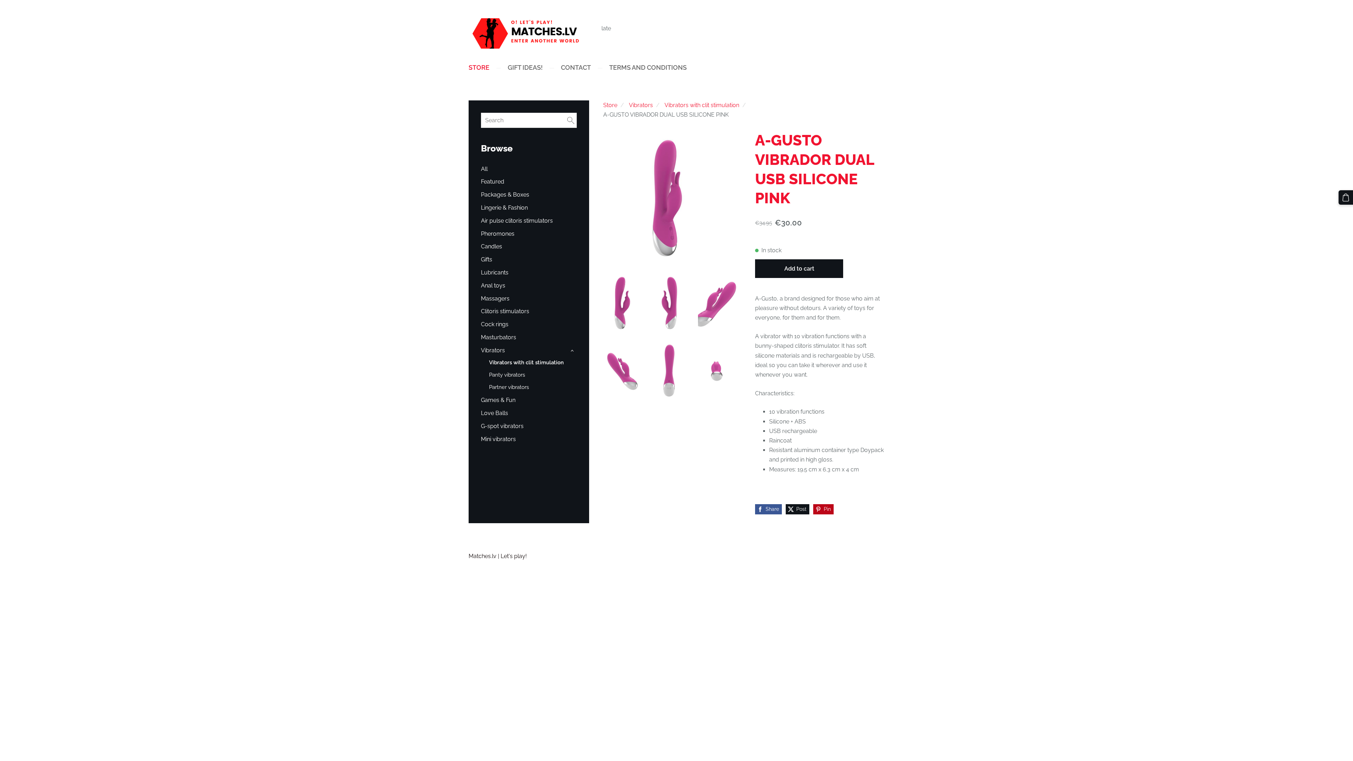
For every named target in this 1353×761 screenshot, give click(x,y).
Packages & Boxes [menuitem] (505, 194)
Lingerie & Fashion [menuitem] (504, 207)
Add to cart (799, 268)
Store (610, 105)
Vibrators (641, 105)
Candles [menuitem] (491, 246)
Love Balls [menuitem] (494, 413)
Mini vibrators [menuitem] (498, 439)
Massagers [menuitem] (495, 298)
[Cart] (1346, 197)
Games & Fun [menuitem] (498, 400)
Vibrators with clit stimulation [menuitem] (526, 362)
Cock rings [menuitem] (494, 324)
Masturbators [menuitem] (498, 337)
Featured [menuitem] (492, 181)
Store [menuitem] (479, 67)
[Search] (570, 120)
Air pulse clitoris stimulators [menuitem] (517, 220)
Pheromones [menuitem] (497, 233)
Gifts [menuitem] (486, 259)
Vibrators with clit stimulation (702, 105)
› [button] (573, 350)
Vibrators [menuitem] (493, 350)
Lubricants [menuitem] (494, 272)
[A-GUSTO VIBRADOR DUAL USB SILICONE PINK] (623, 303)
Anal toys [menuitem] (493, 285)
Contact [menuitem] (576, 67)
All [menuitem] (484, 169)
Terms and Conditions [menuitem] (648, 67)
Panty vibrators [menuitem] (507, 375)
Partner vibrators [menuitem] (509, 387)
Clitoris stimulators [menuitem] (505, 311)
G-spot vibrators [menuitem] (502, 426)
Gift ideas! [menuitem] (525, 67)
